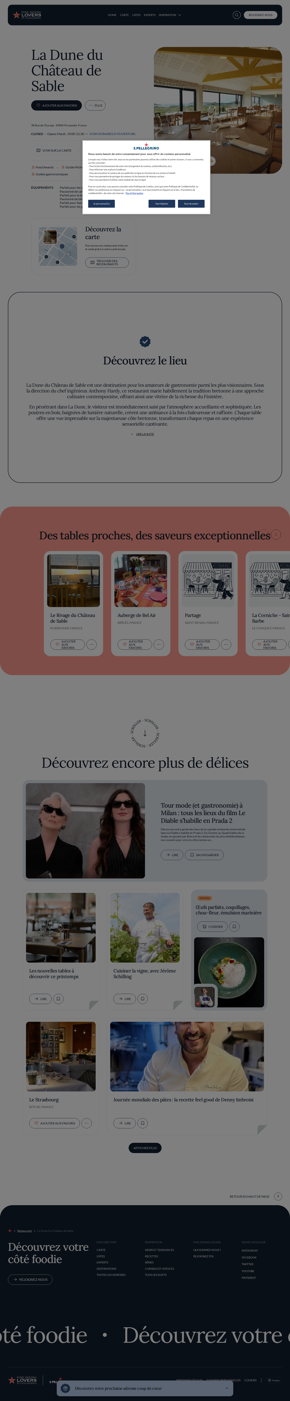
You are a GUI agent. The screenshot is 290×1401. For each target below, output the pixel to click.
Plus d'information (134, 193)
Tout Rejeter (161, 203)
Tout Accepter (191, 203)
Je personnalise (101, 203)
